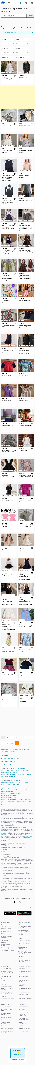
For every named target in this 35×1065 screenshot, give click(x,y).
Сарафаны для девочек (22, 770)
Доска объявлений (6, 27)
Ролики (3, 1019)
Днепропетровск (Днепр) (7, 782)
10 (12, 743)
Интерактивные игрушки (5, 1022)
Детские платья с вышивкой (8, 799)
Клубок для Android (24, 1031)
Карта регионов (23, 1006)
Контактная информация (22, 1015)
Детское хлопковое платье (8, 774)
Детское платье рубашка (24, 774)
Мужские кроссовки (24, 966)
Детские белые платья (7, 791)
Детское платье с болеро (24, 801)
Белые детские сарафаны (8, 801)
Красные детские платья (24, 799)
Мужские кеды (22, 968)
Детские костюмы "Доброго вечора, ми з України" (7, 972)
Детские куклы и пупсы (6, 1013)
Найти (30, 15)
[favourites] (9, 3)
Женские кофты (6, 948)
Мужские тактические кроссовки (24, 999)
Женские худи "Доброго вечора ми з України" (24, 926)
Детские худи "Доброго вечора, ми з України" (24, 952)
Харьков (9, 784)
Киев (17, 780)
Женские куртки (6, 922)
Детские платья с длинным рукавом (10, 793)
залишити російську (18, 1059)
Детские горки (5, 966)
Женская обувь (5, 933)
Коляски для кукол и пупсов (7, 1009)
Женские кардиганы (7, 931)
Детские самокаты (24, 940)
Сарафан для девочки (7, 788)
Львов (2, 784)
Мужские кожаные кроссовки (23, 981)
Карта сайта (22, 1004)
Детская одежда (26, 27)
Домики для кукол (6, 968)
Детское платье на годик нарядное (10, 805)
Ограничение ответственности (23, 1018)
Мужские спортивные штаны (24, 988)
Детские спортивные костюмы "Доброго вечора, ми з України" (7, 994)
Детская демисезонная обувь (24, 957)
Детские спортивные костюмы (7, 1031)
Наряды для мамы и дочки (24, 937)
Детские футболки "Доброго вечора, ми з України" (7, 988)
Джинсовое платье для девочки (9, 772)
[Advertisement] (17, 21)
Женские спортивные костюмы (7, 925)
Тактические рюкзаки (7, 950)
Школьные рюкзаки (7, 1028)
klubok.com (3, 3)
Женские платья (6, 928)
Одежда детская (6, 976)
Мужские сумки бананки (23, 995)
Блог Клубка (22, 1009)
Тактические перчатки (22, 984)
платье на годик (5, 834)
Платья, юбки (6, 29)
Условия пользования (22, 1022)
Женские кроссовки (24, 922)
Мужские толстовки (24, 992)
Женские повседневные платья (5, 944)
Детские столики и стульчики (24, 961)
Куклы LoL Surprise (24, 943)
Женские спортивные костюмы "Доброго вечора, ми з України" (25, 932)
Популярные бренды (24, 1011)
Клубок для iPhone (24, 1028)
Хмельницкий (16, 784)
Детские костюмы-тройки (6, 979)
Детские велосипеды (7, 998)
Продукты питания (6, 1006)
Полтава (25, 782)
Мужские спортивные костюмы (24, 971)
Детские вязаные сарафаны (8, 797)
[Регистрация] (32, 3)
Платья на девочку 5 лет (7, 770)
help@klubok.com (23, 1026)
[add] (20, 3)
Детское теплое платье (7, 790)
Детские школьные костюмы (6, 983)
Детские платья (21, 768)
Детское (16, 27)
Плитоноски (4, 940)
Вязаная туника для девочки (8, 795)
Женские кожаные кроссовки (6, 936)
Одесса (19, 782)
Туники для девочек (20, 788)
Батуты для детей (6, 1017)
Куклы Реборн (5, 1004)
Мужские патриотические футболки (23, 976)
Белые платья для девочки (8, 776)
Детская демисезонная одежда (22, 947)
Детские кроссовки (6, 1026)
